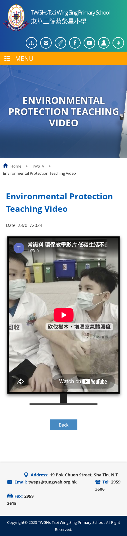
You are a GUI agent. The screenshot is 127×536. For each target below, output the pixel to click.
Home (15, 166)
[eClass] (104, 43)
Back (64, 425)
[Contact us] (46, 43)
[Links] (60, 43)
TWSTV (38, 166)
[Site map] (31, 43)
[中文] (118, 43)
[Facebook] (75, 43)
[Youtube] (89, 43)
